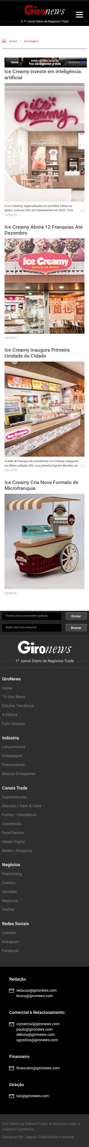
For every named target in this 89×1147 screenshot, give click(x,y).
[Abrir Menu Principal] (79, 15)
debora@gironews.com (35, 1034)
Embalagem (12, 756)
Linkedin (9, 933)
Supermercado (14, 797)
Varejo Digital (13, 841)
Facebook (10, 951)
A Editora (9, 715)
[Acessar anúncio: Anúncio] (46, 63)
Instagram (10, 942)
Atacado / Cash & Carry (21, 806)
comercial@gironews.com (38, 1024)
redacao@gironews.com (36, 990)
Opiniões (9, 892)
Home (13, 41)
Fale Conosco (13, 723)
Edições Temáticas (18, 706)
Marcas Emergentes (18, 774)
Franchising (12, 874)
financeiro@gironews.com (38, 1068)
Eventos (8, 883)
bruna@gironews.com (34, 996)
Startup (8, 909)
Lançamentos (13, 747)
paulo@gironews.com (34, 1029)
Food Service (13, 833)
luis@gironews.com (32, 1096)
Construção (11, 824)
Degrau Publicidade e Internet (49, 1137)
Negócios (10, 900)
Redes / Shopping (17, 850)
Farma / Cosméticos (19, 815)
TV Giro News (13, 697)
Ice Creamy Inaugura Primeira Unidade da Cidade (37, 353)
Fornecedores (13, 765)
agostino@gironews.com (37, 1040)
